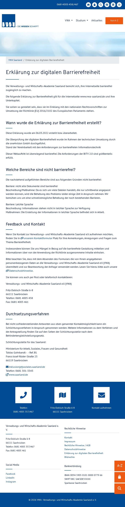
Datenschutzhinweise (21, 270)
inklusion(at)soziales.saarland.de (27, 366)
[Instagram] (120, 4)
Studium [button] (81, 20)
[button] (119, 477)
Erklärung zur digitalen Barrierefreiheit (83, 453)
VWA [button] (68, 20)
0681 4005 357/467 (23, 411)
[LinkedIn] (114, 4)
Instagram (11, 481)
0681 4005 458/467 (67, 4)
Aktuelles (96, 20)
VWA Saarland (15, 60)
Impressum (69, 441)
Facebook (10, 473)
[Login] (95, 4)
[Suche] (101, 4)
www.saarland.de (18, 374)
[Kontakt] (89, 4)
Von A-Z (114, 20)
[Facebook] (107, 4)
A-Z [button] (119, 465)
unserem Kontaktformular (38, 238)
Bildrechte (69, 457)
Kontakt (68, 437)
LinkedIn (10, 477)
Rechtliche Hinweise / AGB (77, 445)
